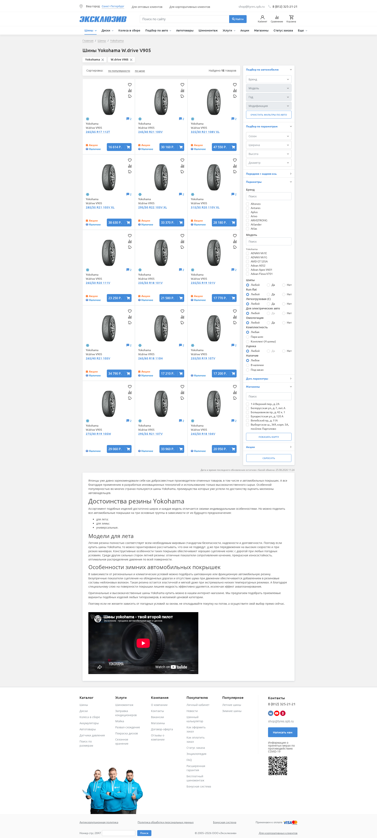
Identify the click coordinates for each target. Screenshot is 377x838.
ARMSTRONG (259, 220)
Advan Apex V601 (261, 269)
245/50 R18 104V (203, 434)
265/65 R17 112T (98, 132)
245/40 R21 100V (150, 132)
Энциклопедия (196, 754)
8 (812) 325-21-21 (285, 6)
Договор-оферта (162, 729)
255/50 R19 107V (203, 358)
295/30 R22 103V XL (152, 207)
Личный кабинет (198, 705)
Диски (84, 711)
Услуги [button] (228, 30)
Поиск (144, 833)
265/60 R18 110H (150, 358)
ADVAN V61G (259, 257)
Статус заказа (283, 30)
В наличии (257, 365)
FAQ (189, 760)
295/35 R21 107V (150, 434)
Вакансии (157, 717)
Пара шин (257, 336)
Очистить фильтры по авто (269, 114)
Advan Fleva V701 (262, 273)
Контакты (157, 711)
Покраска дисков (126, 733)
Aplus (254, 212)
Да (273, 284)
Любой (255, 284)
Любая (255, 332)
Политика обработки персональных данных (166, 822)
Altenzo (256, 203)
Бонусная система (199, 786)
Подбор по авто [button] (157, 30)
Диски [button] (106, 30)
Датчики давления (92, 735)
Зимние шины (232, 711)
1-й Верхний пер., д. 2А (265, 404)
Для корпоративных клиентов (189, 7)
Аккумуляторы (89, 723)
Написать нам (282, 732)
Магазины (261, 30)
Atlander (256, 224)
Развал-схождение (127, 727)
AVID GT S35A (259, 261)
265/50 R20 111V (98, 283)
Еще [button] (301, 30)
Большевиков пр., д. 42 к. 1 (268, 412)
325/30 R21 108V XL (205, 132)
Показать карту (269, 437)
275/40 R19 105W (98, 434)
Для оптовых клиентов (147, 7)
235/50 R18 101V (150, 283)
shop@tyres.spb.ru (281, 721)
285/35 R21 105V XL (100, 207)
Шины (84, 705)
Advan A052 (258, 265)
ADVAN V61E (259, 253)
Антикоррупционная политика (99, 822)
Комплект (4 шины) (263, 341)
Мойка (119, 721)
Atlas (254, 228)
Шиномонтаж (208, 30)
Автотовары (185, 30)
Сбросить (269, 458)
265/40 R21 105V (98, 358)
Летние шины (231, 705)
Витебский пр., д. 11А (264, 420)
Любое (255, 360)
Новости (192, 711)
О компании (159, 705)
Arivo (254, 216)
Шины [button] (89, 30)
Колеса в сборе (129, 30)
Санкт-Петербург (113, 6)
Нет (289, 284)
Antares (255, 208)
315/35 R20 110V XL (205, 207)
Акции (244, 30)
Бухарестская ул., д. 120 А (267, 416)
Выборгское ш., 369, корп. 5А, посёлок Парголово (270, 426)
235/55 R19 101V (203, 283)
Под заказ (257, 369)
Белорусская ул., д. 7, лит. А (268, 408)
